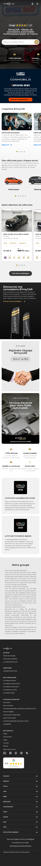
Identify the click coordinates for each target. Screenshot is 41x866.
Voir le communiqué (19, 99)
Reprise (5, 746)
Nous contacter (8, 705)
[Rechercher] (36, 42)
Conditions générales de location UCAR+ (16, 721)
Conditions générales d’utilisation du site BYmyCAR (19, 708)
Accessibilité (7, 724)
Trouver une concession (12, 301)
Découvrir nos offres (20, 359)
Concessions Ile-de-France (11, 683)
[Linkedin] (4, 753)
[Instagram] (21, 753)
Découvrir (6, 145)
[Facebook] (16, 753)
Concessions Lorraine (10, 689)
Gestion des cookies (9, 718)
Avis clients (6, 702)
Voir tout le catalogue (20, 273)
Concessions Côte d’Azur (11, 686)
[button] (16, 151)
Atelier (5, 733)
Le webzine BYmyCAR (10, 662)
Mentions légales (8, 711)
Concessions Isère (9, 692)
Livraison (6, 743)
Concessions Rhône (9, 680)
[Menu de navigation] (37, 4)
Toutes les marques (9, 655)
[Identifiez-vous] (32, 4)
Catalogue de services (10, 671)
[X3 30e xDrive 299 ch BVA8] (17, 220)
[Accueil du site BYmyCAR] (9, 4)
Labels (5, 740)
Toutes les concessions (10, 658)
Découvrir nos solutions (20, 414)
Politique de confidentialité (11, 715)
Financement (7, 736)
